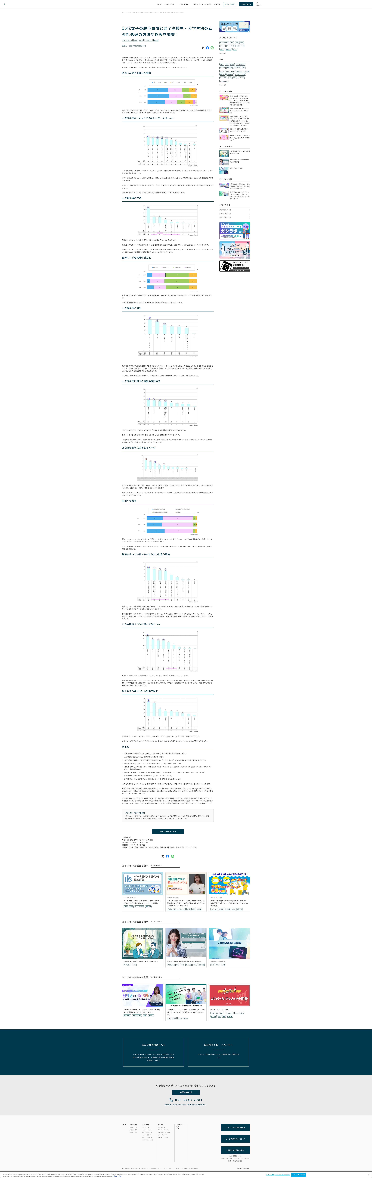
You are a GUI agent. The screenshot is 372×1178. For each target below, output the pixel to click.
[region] (186, 1174)
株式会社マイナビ (144, 1168)
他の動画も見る (156, 977)
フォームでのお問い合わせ (235, 1127)
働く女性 (239, 71)
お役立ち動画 (133, 1132)
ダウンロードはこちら (168, 831)
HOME (159, 4)
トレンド (222, 46)
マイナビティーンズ (147, 1140)
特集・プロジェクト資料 (202, 4)
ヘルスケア (148, 40)
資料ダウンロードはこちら (218, 1044)
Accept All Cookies (298, 1175)
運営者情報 (153, 1168)
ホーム (124, 12)
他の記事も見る (156, 865)
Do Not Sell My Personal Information (278, 1175)
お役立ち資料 (133, 1130)
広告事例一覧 (161, 1127)
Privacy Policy (117, 1176)
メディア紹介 (184, 4)
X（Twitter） (223, 81)
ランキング (241, 46)
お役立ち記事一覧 (133, 12)
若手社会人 (127, 965)
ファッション (229, 1013)
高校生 (156, 40)
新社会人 (222, 74)
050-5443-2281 (189, 1100)
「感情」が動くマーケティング (176, 909)
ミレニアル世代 (231, 46)
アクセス (160, 1168)
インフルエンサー (240, 74)
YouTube (241, 77)
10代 (135, 40)
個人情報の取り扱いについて (130, 1168)
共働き (235, 77)
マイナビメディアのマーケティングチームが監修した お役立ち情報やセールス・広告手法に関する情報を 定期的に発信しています (153, 1057)
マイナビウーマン (147, 1132)
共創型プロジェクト (163, 1130)
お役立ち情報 (169, 4)
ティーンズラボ (127, 40)
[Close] (369, 1174)
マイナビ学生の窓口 (147, 1137)
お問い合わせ (246, 4)
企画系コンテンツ (163, 1137)
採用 (177, 1168)
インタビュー (219, 1013)
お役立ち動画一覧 (225, 217)
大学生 (222, 49)
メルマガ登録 (229, 4)
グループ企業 (183, 1168)
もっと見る (223, 53)
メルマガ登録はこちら (154, 1044)
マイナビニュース (147, 1130)
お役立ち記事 (133, 1127)
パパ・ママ (223, 77)
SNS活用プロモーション (164, 1132)
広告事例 (217, 4)
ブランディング (162, 1135)
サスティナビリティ (169, 1168)
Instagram (230, 74)
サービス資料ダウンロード (235, 1139)
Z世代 (141, 40)
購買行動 (228, 49)
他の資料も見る (156, 921)
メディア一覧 (145, 1127)
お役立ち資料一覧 (225, 214)
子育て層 (246, 71)
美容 (229, 77)
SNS (237, 42)
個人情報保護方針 (193, 1168)
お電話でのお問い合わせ (235, 1150)
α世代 (131, 906)
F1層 (212, 1013)
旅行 (233, 909)
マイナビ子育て (146, 1135)
